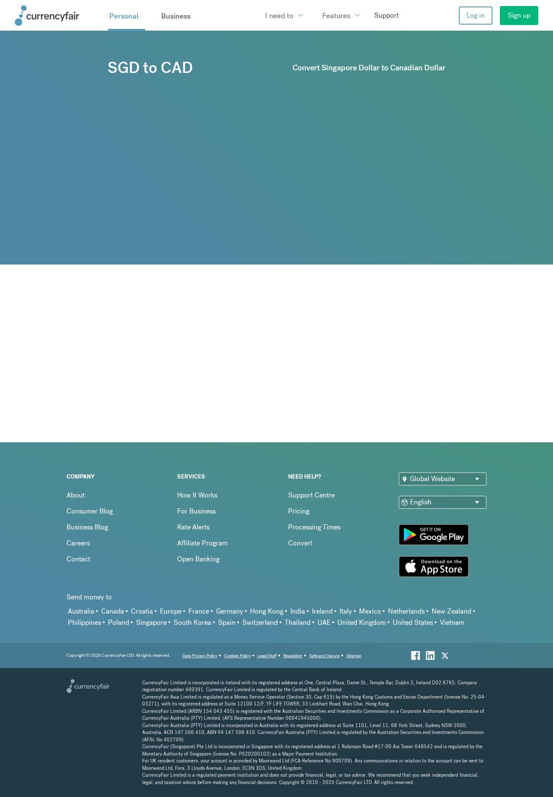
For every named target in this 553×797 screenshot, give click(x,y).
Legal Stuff (266, 655)
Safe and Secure (324, 655)
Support (386, 15)
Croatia (142, 611)
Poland (118, 622)
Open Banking (198, 559)
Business (176, 16)
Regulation (292, 655)
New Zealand (451, 611)
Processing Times (314, 527)
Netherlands (406, 611)
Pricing (298, 511)
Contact (78, 559)
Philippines (84, 622)
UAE (324, 622)
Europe (170, 611)
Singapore (151, 622)
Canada (112, 611)
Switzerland (260, 622)
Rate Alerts (193, 527)
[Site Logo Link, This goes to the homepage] (58, 15)
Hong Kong (266, 611)
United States (413, 622)
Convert (300, 543)
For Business (196, 511)
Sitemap (354, 655)
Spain (226, 622)
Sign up (519, 15)
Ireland (322, 611)
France (198, 611)
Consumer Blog (90, 511)
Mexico (370, 611)
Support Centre (311, 495)
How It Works (197, 495)
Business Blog (87, 527)
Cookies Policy (237, 655)
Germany (229, 611)
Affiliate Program (202, 543)
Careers (78, 543)
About (76, 495)
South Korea (192, 622)
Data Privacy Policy (199, 655)
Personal (123, 16)
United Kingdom (361, 622)
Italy (346, 611)
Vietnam (452, 622)
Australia (81, 611)
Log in (476, 15)
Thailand (298, 622)
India (297, 611)
